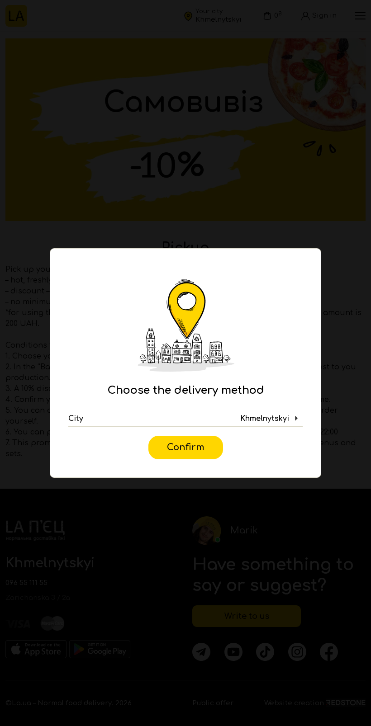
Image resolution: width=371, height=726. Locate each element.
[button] (185, 418)
